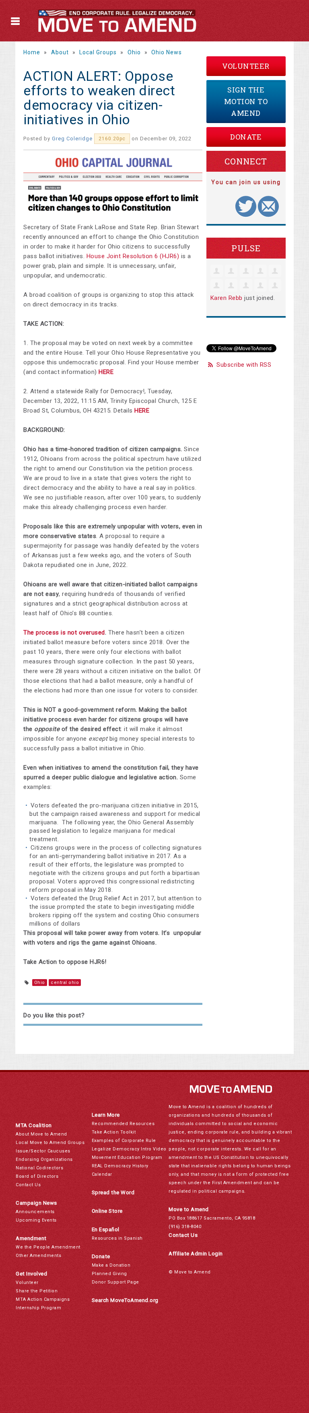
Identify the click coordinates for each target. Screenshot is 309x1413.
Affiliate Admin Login (196, 1254)
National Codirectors (39, 1168)
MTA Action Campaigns (43, 1299)
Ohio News (166, 52)
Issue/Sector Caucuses (43, 1151)
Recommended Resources (123, 1123)
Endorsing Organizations (44, 1159)
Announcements (35, 1211)
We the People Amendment (48, 1247)
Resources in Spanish (117, 1238)
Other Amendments (38, 1255)
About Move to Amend (41, 1134)
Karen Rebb (226, 298)
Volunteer (246, 66)
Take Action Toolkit (114, 1132)
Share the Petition (37, 1291)
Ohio (134, 52)
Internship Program (38, 1307)
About (60, 52)
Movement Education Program (127, 1157)
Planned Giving (109, 1273)
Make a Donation (111, 1265)
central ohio (65, 982)
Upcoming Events (36, 1220)
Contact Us (28, 1184)
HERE (106, 372)
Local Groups (98, 52)
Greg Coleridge (72, 139)
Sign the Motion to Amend (246, 101)
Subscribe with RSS (243, 364)
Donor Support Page (115, 1282)
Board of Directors (37, 1176)
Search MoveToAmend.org (125, 1300)
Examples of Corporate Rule (124, 1140)
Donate (246, 137)
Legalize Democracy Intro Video (129, 1149)
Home (31, 52)
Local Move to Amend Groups (50, 1142)
